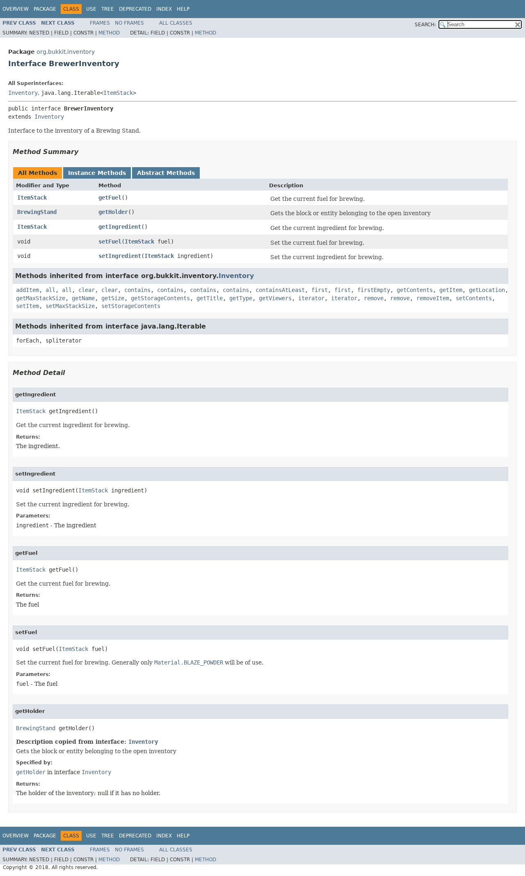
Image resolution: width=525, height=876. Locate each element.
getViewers (275, 298)
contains (137, 290)
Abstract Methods (166, 173)
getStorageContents (160, 298)
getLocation (487, 290)
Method (109, 33)
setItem (27, 306)
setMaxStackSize (70, 306)
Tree (107, 9)
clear (86, 290)
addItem (27, 290)
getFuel (109, 197)
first (319, 290)
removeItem (432, 298)
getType (240, 298)
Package (45, 9)
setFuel (109, 241)
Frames (100, 23)
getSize (112, 298)
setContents (474, 298)
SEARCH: (425, 25)
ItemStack (118, 93)
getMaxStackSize (40, 298)
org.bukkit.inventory (66, 51)
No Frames (129, 23)
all (50, 290)
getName (83, 298)
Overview (15, 9)
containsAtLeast (280, 290)
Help (183, 9)
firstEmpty (373, 290)
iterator (311, 298)
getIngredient (119, 226)
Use (91, 9)
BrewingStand (37, 212)
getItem (450, 290)
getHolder (113, 212)
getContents (415, 290)
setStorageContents (130, 306)
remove (373, 298)
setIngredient (119, 256)
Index (164, 9)
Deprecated (135, 9)
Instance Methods (97, 173)
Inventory (23, 93)
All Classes (175, 23)
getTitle (209, 298)
